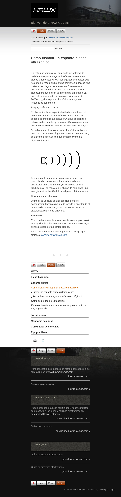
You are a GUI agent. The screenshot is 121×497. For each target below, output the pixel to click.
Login (112, 489)
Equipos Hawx (39, 332)
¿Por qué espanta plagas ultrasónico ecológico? (56, 296)
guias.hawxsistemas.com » (76, 459)
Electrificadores (40, 277)
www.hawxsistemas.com (54, 235)
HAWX (34, 271)
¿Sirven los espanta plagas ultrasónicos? (52, 292)
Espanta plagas (64, 37)
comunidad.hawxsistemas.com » (73, 418)
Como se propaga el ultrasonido (48, 301)
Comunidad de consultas (45, 326)
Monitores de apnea (42, 321)
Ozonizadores (38, 315)
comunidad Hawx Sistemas (45, 414)
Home (52, 37)
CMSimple (80, 489)
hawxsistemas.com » (79, 376)
